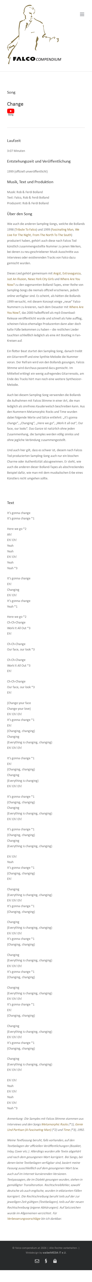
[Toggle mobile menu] (82, 14)
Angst (57, 273)
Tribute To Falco (25, 230)
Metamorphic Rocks (54, 1124)
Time (66, 1130)
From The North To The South (52, 235)
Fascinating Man (62, 230)
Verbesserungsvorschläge (23, 1219)
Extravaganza (72, 273)
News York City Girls (41, 279)
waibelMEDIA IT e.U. (55, 1252)
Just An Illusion (16, 279)
